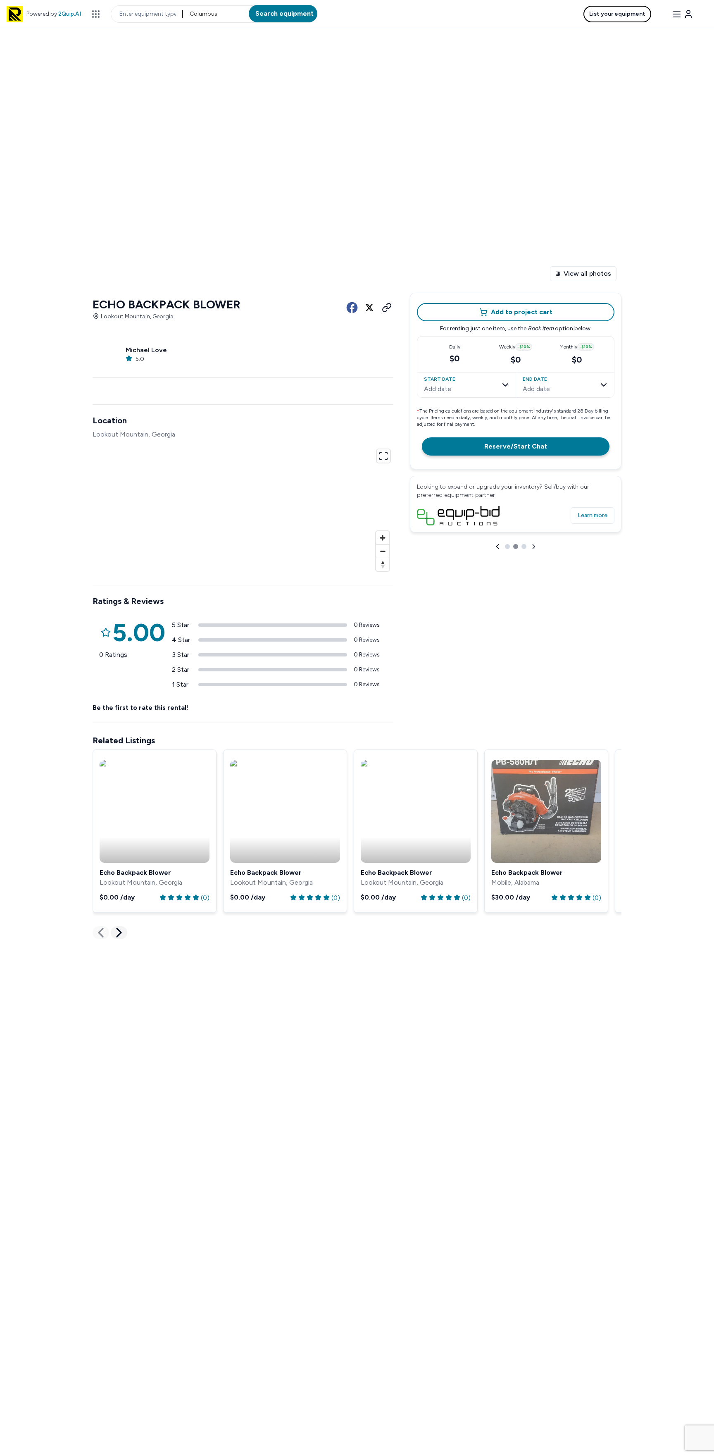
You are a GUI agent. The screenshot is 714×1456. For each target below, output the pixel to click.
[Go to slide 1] (507, 546)
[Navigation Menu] (682, 14)
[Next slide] (534, 546)
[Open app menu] (96, 14)
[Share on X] (369, 307)
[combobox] (190, 14)
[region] (243, 509)
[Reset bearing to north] (382, 564)
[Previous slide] (497, 546)
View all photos (587, 273)
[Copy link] (386, 307)
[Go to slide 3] (523, 546)
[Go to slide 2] (515, 546)
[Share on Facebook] (352, 307)
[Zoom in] (382, 537)
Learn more (592, 515)
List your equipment (617, 13)
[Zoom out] (382, 551)
